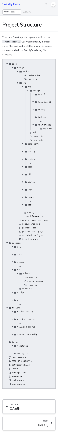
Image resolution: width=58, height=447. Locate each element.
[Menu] (53, 4)
